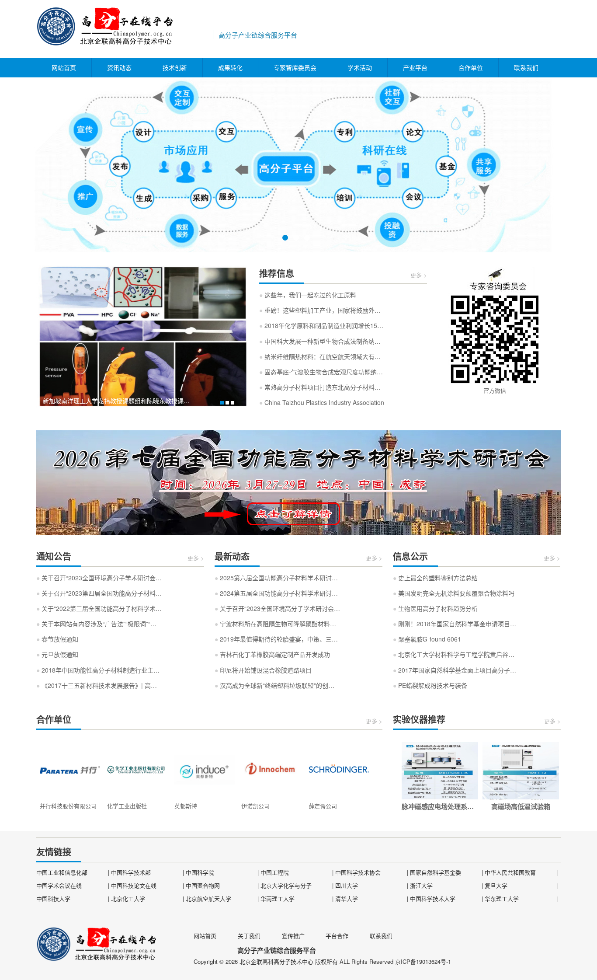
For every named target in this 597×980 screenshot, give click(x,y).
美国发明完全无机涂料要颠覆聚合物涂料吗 (453, 593)
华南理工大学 (277, 898)
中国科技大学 (53, 898)
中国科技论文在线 (133, 885)
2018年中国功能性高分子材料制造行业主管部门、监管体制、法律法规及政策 (99, 670)
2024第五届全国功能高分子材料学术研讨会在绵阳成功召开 (277, 593)
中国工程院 (274, 872)
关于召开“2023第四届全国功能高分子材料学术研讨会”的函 (99, 593)
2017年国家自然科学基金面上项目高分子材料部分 (456, 670)
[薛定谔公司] (339, 769)
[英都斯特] (204, 769)
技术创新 (175, 67)
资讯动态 (119, 67)
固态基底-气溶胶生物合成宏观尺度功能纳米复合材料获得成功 (322, 371)
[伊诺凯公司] (271, 769)
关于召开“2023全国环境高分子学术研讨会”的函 (99, 577)
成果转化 (230, 67)
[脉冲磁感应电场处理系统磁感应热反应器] (440, 770)
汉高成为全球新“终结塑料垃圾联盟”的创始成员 (277, 685)
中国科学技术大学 (432, 898)
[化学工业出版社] (137, 769)
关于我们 (249, 935)
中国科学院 (200, 872)
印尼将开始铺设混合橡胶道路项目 (263, 670)
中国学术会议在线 (59, 885)
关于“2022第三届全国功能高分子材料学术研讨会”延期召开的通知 (99, 608)
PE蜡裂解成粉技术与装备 (430, 685)
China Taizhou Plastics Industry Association (321, 402)
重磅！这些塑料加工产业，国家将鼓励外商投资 (322, 310)
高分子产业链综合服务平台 (123, 29)
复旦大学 (496, 885)
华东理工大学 (502, 898)
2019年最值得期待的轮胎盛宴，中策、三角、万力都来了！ (277, 639)
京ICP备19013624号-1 (423, 961)
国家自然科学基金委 (435, 872)
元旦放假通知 (57, 654)
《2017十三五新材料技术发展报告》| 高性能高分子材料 (99, 685)
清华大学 (346, 898)
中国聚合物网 (203, 885)
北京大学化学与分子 (286, 885)
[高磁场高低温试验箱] (520, 770)
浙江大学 (421, 885)
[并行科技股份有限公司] (70, 769)
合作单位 (470, 67)
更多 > (418, 275)
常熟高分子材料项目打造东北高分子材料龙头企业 (322, 387)
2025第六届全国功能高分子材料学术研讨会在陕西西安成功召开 (277, 577)
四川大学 (346, 885)
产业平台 (415, 67)
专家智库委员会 (295, 67)
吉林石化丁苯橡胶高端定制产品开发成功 (272, 654)
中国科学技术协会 (358, 872)
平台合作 (337, 935)
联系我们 (526, 67)
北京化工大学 (128, 898)
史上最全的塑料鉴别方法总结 (435, 577)
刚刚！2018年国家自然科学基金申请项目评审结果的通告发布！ (456, 623)
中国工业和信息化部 (61, 872)
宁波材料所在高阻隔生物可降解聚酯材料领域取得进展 (277, 623)
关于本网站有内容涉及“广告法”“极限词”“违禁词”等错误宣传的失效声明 (99, 623)
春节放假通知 (57, 639)
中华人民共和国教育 (510, 872)
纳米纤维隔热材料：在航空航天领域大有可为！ (322, 356)
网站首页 (64, 67)
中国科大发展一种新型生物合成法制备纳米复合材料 (322, 341)
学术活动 (359, 67)
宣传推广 (293, 935)
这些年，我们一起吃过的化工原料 (307, 294)
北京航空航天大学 (208, 898)
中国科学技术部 (131, 872)
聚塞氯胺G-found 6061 (427, 639)
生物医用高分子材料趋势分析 (435, 608)
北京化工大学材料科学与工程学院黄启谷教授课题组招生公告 (456, 654)
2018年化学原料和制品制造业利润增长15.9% (322, 325)
